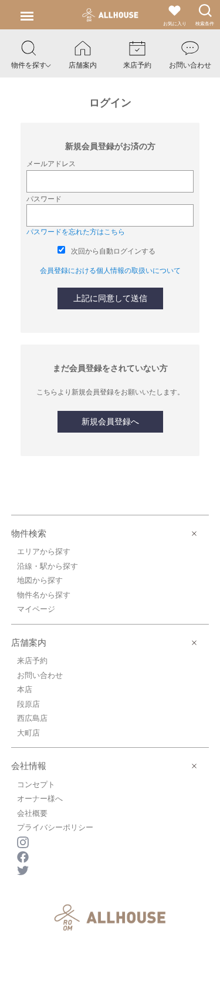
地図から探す (40, 580)
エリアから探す (43, 551)
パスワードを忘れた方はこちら (75, 232)
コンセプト (36, 784)
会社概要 (32, 813)
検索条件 (204, 23)
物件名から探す (43, 595)
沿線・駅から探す (47, 566)
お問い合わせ (40, 675)
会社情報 (28, 766)
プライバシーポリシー (55, 827)
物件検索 (28, 533)
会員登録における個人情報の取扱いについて (110, 270)
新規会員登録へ (110, 421)
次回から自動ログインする (113, 251)
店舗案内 (28, 642)
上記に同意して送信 (110, 298)
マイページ (36, 609)
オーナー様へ (40, 798)
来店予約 (32, 660)
